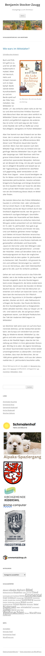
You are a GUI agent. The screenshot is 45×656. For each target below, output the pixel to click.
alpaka (12, 589)
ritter (20, 372)
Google (5, 600)
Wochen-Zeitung (9, 413)
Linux (16, 604)
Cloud (35, 592)
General (13, 369)
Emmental (33, 595)
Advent (6, 590)
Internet (17, 602)
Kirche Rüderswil (9, 410)
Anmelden (6, 629)
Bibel (29, 590)
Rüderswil (9, 607)
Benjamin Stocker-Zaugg (22, 5)
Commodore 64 (8, 596)
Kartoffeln (30, 602)
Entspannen (20, 598)
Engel (5, 597)
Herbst (5, 602)
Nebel (36, 604)
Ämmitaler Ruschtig (10, 402)
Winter (27, 613)
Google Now (11, 600)
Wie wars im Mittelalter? (16, 48)
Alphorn (21, 589)
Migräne (22, 604)
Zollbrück (7, 615)
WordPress (35, 612)
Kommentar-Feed (9, 634)
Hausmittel (37, 600)
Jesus (23, 601)
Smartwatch (35, 607)
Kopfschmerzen (8, 604)
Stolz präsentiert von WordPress (30, 652)
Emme (22, 595)
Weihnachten (13, 612)
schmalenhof (26, 607)
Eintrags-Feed (8, 632)
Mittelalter (14, 372)
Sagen (18, 607)
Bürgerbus (17, 592)
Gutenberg (27, 599)
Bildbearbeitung (8, 592)
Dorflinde (16, 596)
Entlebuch (12, 597)
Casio (24, 592)
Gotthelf (18, 600)
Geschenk (28, 597)
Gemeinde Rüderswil (10, 407)
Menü (22, 16)
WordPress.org (8, 637)
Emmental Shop (8, 405)
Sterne (13, 609)
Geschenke (36, 598)
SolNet (7, 609)
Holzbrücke (11, 602)
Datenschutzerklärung (10, 652)
